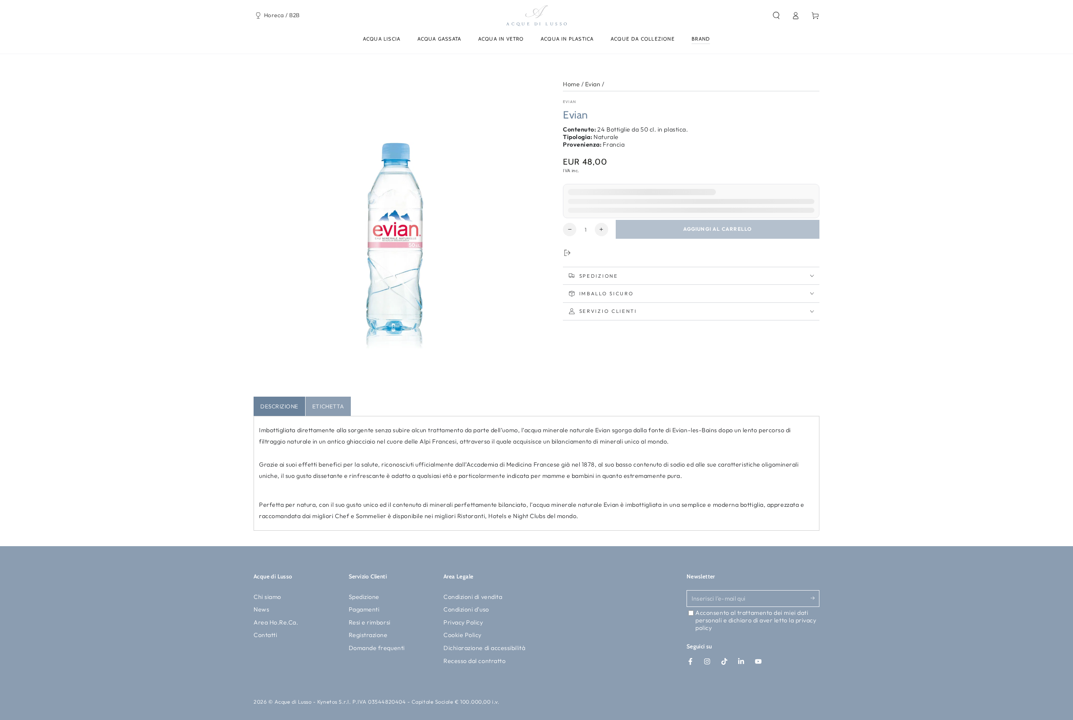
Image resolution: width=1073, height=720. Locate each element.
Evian (593, 84)
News (261, 609)
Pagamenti (364, 609)
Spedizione (364, 597)
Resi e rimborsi (370, 622)
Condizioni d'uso (466, 609)
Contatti (265, 635)
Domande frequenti (377, 648)
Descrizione (279, 406)
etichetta (328, 406)
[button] (776, 15)
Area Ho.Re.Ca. (276, 622)
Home (571, 84)
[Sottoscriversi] (815, 598)
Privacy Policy (463, 622)
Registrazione (368, 635)
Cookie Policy (462, 635)
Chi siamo (267, 597)
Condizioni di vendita (472, 597)
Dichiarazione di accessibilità (484, 648)
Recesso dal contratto (474, 661)
